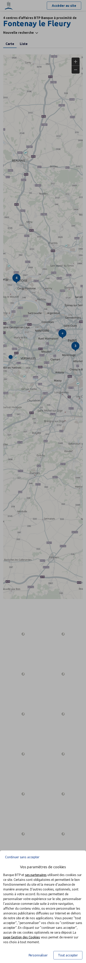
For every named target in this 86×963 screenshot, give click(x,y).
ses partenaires (36, 875)
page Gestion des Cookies (21, 937)
